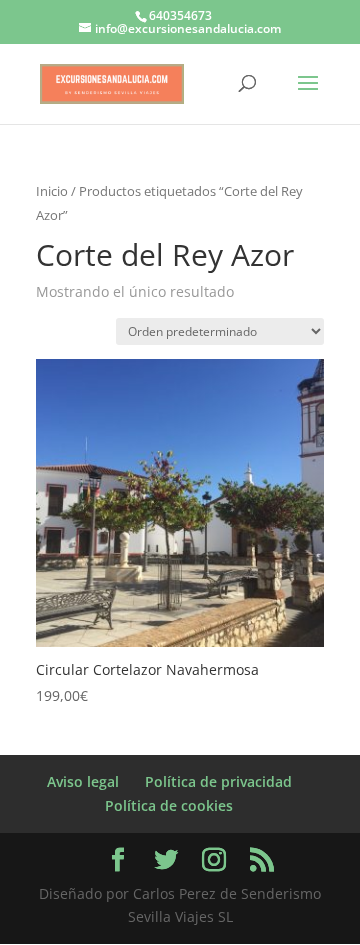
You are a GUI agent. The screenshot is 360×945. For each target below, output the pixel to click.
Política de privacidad (218, 781)
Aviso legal (83, 781)
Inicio (52, 191)
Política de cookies (169, 805)
